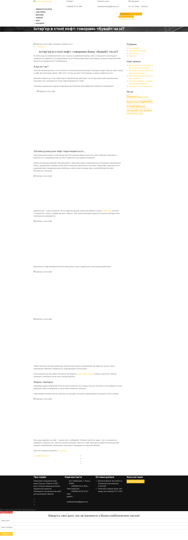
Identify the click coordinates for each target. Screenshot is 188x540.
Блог (38, 21)
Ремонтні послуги (44, 9)
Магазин (40, 15)
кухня (142, 106)
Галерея (39, 18)
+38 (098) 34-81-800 (126, 19)
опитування (130, 113)
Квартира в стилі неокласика (140, 86)
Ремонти (41, 47)
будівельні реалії (143, 97)
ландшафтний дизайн (139, 110)
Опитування (133, 53)
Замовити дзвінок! (126, 17)
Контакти (40, 23)
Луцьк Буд (62, 451)
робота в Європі (138, 113)
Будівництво (134, 48)
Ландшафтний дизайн (138, 51)
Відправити (6, 534)
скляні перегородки (85, 374)
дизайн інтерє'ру (42, 456)
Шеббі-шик (106, 211)
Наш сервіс (41, 12)
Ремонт (132, 96)
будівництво (134, 101)
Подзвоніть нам (6, 512)
